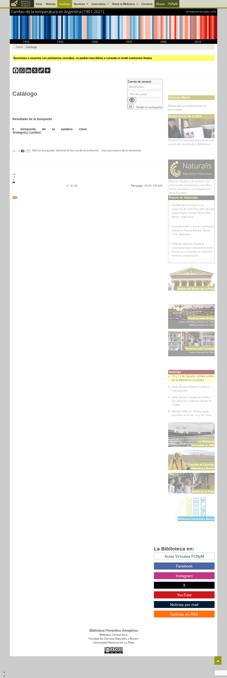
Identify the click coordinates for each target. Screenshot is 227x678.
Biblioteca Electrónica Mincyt (196, 519)
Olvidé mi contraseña (149, 107)
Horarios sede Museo (201, 318)
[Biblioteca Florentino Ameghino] (22, 3)
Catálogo (64, 4)
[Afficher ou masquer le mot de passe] (132, 100)
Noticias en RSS (184, 614)
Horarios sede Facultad (200, 348)
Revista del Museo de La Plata (195, 288)
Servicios (80, 4)
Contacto (147, 4)
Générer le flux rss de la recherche (77, 150)
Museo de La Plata (203, 491)
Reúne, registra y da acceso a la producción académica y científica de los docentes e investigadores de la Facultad (190, 187)
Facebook (184, 566)
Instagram (184, 575)
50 (150, 185)
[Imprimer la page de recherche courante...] (23, 150)
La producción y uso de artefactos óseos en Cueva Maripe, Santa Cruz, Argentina (193, 230)
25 (146, 185)
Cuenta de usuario (139, 81)
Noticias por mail (184, 604)
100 (154, 185)
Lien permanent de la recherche (121, 150)
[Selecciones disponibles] (29, 150)
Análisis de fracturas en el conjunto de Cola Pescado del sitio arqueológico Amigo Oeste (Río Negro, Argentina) (193, 210)
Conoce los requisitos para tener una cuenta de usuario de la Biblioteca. (191, 142)
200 (160, 185)
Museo (160, 4)
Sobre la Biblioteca (124, 4)
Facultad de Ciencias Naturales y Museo (201, 466)
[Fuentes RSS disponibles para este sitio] (87, 197)
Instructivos (99, 4)
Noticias (51, 4)
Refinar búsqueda (43, 150)
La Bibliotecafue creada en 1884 (203, 443)
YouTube (184, 594)
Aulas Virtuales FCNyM (184, 556)
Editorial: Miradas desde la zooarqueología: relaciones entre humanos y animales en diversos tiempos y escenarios (192, 249)
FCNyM (173, 4)
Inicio (39, 4)
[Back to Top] (218, 660)
